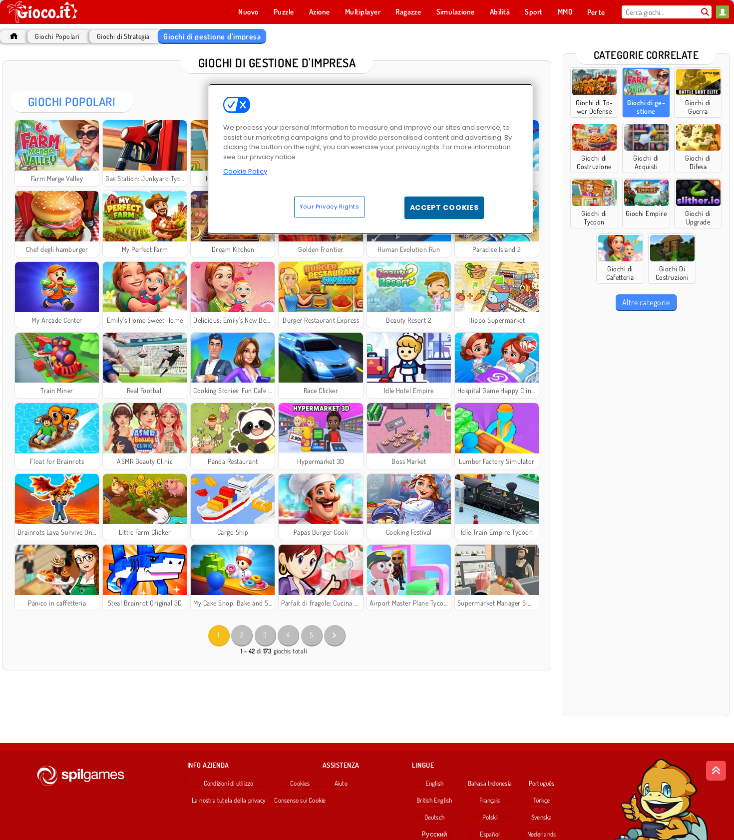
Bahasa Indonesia (490, 783)
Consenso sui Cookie (300, 800)
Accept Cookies (444, 207)
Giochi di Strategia (123, 36)
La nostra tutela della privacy (229, 800)
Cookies (300, 783)
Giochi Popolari (57, 36)
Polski (489, 817)
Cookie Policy (245, 171)
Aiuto (341, 783)
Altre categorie (646, 302)
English (434, 783)
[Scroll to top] (716, 771)
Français (489, 800)
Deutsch (434, 817)
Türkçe (541, 800)
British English (434, 800)
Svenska (541, 817)
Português (542, 783)
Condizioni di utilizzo (229, 783)
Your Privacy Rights (330, 206)
